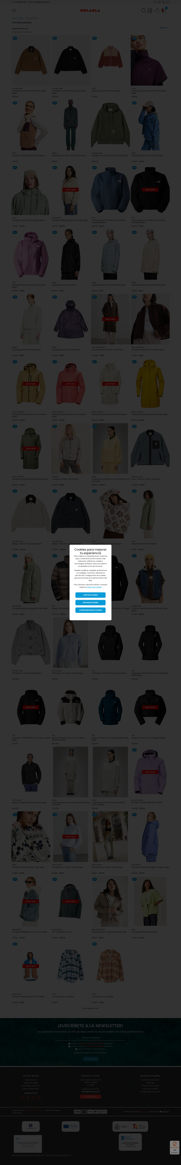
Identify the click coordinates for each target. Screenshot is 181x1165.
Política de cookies (94, 587)
